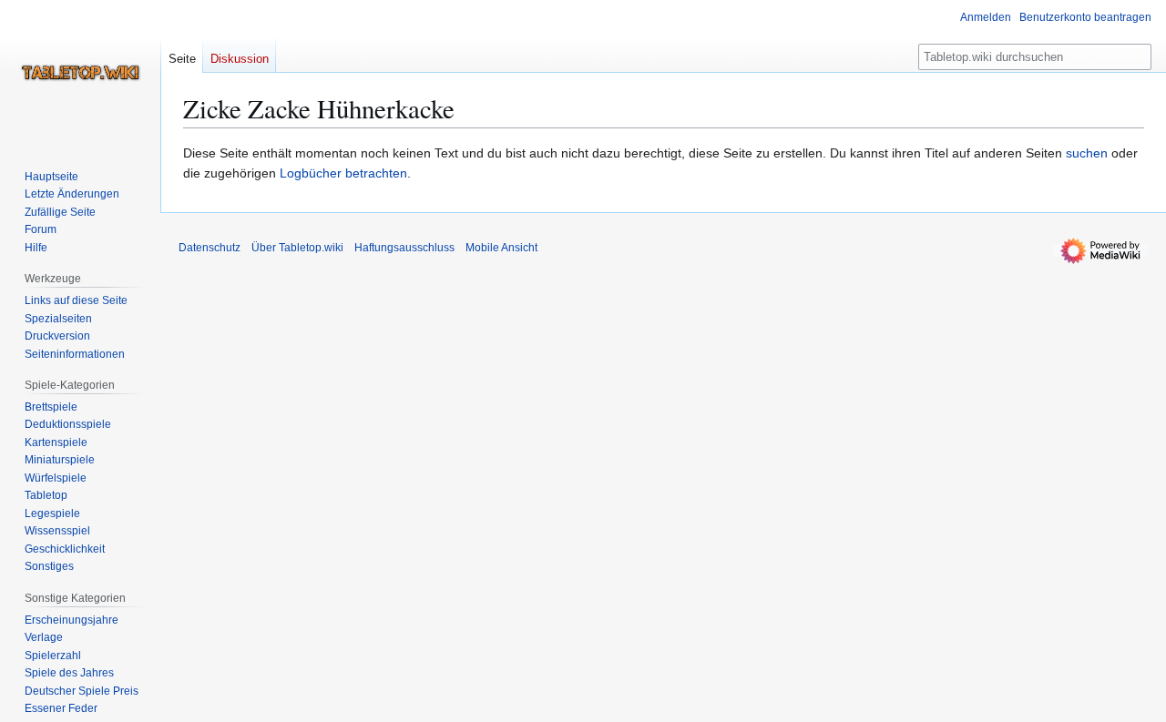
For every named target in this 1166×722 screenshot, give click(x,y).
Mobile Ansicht (501, 247)
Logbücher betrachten (343, 173)
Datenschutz (209, 247)
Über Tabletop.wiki (297, 247)
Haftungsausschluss (404, 247)
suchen (1087, 153)
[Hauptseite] (80, 73)
